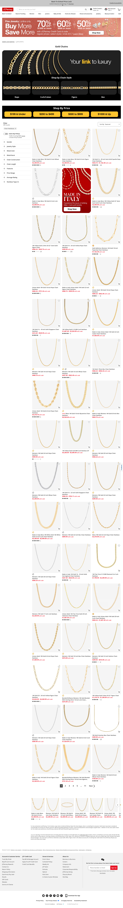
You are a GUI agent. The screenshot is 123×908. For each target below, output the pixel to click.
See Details (102, 873)
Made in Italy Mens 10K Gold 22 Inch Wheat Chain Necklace (45, 160)
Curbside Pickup (47, 862)
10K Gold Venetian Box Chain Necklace (104, 735)
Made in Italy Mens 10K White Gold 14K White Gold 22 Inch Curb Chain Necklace (46, 536)
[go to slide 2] (59, 5)
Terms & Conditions (50, 904)
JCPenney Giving (67, 872)
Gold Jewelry (82, 850)
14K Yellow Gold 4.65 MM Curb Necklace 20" (75, 451)
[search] (86, 9)
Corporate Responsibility (70, 869)
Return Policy (6, 869)
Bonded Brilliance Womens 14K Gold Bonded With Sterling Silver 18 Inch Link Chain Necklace (76, 699)
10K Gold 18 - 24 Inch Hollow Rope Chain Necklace (74, 246)
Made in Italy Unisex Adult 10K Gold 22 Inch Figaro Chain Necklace (75, 288)
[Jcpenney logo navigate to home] (7, 9)
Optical (45, 872)
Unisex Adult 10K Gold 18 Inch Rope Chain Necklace (45, 288)
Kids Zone (45, 874)
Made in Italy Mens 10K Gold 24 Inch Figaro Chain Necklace (75, 160)
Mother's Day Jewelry (16, 850)
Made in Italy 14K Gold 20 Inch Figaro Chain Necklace (45, 778)
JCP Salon (45, 867)
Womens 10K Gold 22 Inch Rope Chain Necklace (104, 496)
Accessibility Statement (80, 900)
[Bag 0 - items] (119, 9)
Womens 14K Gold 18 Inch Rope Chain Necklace (44, 372)
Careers (65, 862)
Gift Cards (5, 879)
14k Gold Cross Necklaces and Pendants (32, 850)
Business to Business (69, 859)
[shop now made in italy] (76, 190)
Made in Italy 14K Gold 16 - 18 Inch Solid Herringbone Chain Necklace (74, 575)
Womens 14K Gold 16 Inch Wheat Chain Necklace (74, 372)
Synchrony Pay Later (8, 874)
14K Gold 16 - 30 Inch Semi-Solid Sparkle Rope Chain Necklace (106, 160)
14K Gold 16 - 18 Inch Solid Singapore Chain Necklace (45, 330)
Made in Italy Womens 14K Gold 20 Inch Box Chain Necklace (105, 414)
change (23, 136)
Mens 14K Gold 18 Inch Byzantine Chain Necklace (76, 414)
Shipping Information (8, 872)
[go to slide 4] (62, 5)
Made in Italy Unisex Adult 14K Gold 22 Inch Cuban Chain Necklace (105, 333)
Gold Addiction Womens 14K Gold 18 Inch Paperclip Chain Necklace (105, 249)
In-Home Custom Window (50, 877)
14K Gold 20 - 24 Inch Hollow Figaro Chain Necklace (45, 696)
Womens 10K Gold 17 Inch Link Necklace (44, 614)
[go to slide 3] (61, 5)
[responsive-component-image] (17, 88)
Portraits (45, 869)
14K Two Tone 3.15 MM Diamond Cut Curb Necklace (105, 575)
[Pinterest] (54, 895)
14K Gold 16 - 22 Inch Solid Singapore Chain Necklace (75, 493)
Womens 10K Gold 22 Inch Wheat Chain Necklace (44, 496)
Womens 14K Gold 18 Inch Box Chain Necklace (76, 656)
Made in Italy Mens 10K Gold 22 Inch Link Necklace (45, 202)
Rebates (4, 882)
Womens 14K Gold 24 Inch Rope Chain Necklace (44, 454)
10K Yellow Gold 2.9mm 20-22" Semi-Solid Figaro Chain (45, 246)
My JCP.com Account (8, 862)
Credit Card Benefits (28, 864)
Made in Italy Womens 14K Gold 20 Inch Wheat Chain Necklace (104, 776)
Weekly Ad (46, 864)
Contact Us (5, 867)
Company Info (67, 864)
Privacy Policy (40, 900)
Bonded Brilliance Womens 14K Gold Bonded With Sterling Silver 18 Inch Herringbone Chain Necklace (76, 778)
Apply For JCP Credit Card (30, 862)
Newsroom (66, 867)
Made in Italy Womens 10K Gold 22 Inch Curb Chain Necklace (76, 738)
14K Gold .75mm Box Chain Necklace (103, 369)
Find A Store (46, 859)
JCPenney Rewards (7, 864)
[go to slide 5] (64, 5)
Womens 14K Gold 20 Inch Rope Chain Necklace (104, 454)
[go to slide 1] (57, 5)
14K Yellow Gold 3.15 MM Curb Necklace (74, 329)
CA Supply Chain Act (66, 900)
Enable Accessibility (116, 3)
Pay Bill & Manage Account (30, 859)
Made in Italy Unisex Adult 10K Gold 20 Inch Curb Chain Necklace (105, 617)
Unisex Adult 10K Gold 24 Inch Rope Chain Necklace (45, 657)
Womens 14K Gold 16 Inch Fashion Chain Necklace (104, 657)
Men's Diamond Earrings (49, 850)
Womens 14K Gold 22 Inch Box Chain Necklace (76, 535)
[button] (76, 190)
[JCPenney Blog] (61, 895)
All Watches (88, 850)
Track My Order (7, 859)
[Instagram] (47, 895)
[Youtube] (58, 895)
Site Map (65, 877)
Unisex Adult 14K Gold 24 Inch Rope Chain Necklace (45, 412)
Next (91, 786)
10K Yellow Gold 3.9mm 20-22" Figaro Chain (105, 695)
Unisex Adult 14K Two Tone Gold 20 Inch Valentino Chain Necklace (74, 615)
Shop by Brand (67, 874)
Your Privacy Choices (51, 900)
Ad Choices (59, 904)
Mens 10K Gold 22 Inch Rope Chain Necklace (105, 535)
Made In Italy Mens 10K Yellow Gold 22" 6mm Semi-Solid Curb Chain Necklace (106, 202)
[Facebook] (51, 895)
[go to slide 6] (65, 5)
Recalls (4, 877)
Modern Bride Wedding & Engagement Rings (67, 850)
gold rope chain (84, 835)
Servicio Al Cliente (7, 884)
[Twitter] (43, 895)
